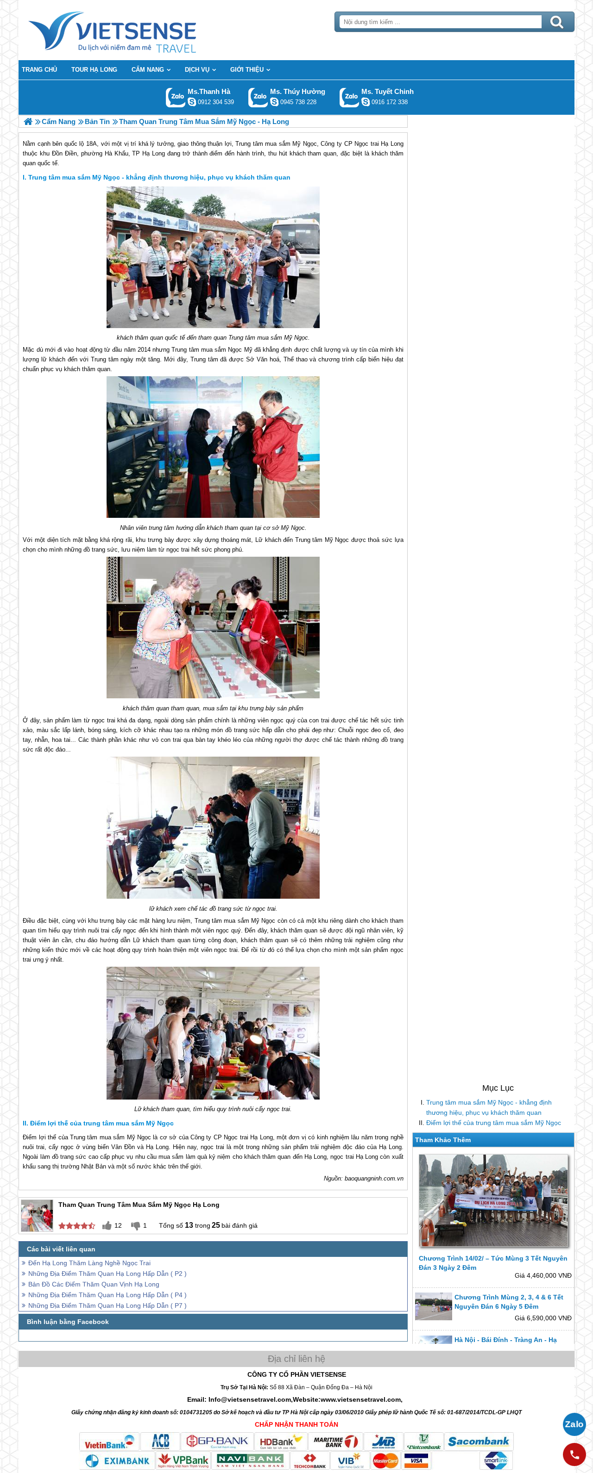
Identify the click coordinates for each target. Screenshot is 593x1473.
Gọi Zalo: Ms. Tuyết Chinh (349, 97)
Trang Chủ (135, 30)
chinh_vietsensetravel (365, 101)
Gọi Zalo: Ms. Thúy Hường (258, 97)
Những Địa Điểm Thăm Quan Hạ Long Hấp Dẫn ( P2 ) (107, 1273)
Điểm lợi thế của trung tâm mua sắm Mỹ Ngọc (493, 1122)
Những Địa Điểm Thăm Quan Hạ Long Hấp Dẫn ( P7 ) (107, 1305)
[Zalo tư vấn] (574, 1424)
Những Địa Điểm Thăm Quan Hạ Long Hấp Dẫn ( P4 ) (107, 1295)
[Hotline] (574, 1454)
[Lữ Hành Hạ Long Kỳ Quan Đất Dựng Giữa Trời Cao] (28, 121)
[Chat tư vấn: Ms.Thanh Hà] (191, 101)
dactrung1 (274, 101)
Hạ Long (261, 1137)
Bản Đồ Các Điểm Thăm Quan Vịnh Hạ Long (93, 1284)
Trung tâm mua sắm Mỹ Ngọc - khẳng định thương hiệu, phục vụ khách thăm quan (489, 1107)
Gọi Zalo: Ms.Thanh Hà (175, 97)
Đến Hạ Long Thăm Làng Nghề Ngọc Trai (89, 1263)
